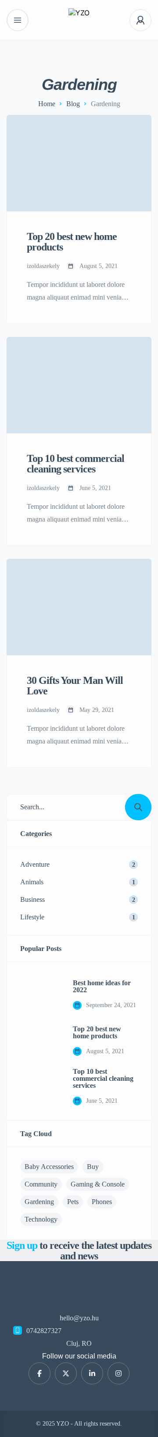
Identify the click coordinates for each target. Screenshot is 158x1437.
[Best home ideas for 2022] (40, 995)
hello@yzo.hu (79, 1318)
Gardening (39, 1201)
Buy (93, 1166)
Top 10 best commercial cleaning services (103, 1078)
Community (41, 1184)
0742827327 (43, 1330)
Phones (102, 1201)
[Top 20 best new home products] (40, 1041)
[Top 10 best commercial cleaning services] (40, 1087)
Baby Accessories (49, 1166)
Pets (73, 1201)
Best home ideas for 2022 (102, 986)
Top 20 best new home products (97, 1033)
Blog (73, 103)
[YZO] (79, 20)
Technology (41, 1219)
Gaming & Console (98, 1184)
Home (46, 103)
